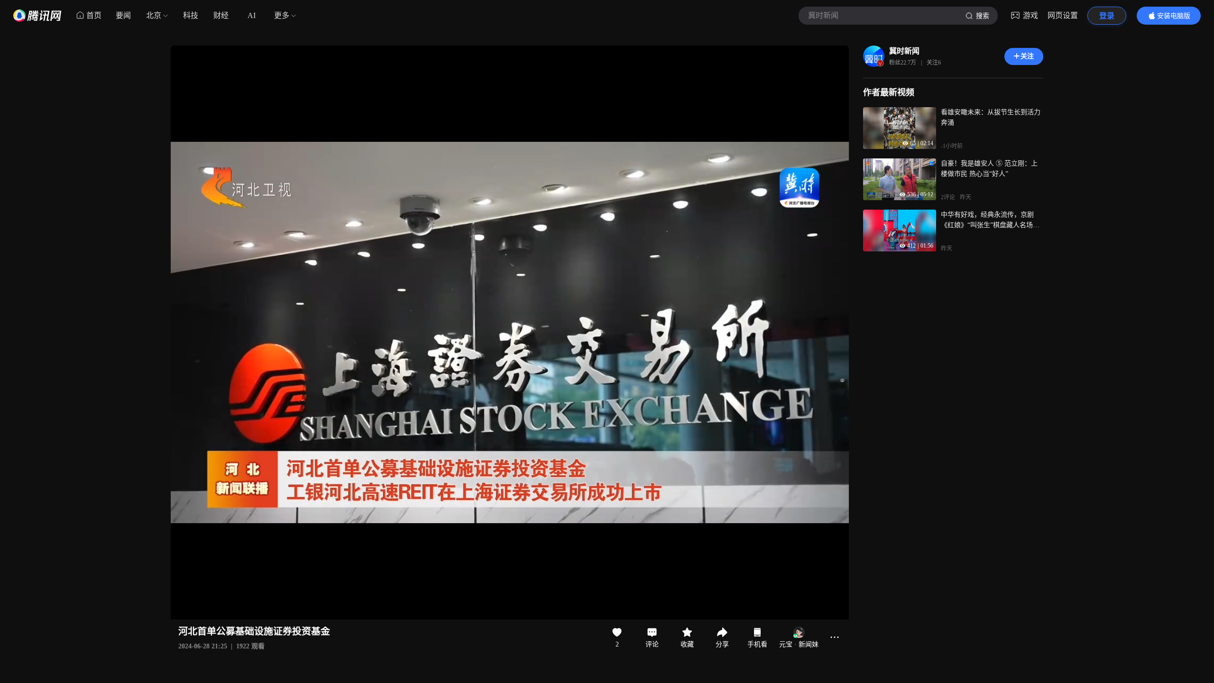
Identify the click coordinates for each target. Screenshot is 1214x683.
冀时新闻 (904, 51)
